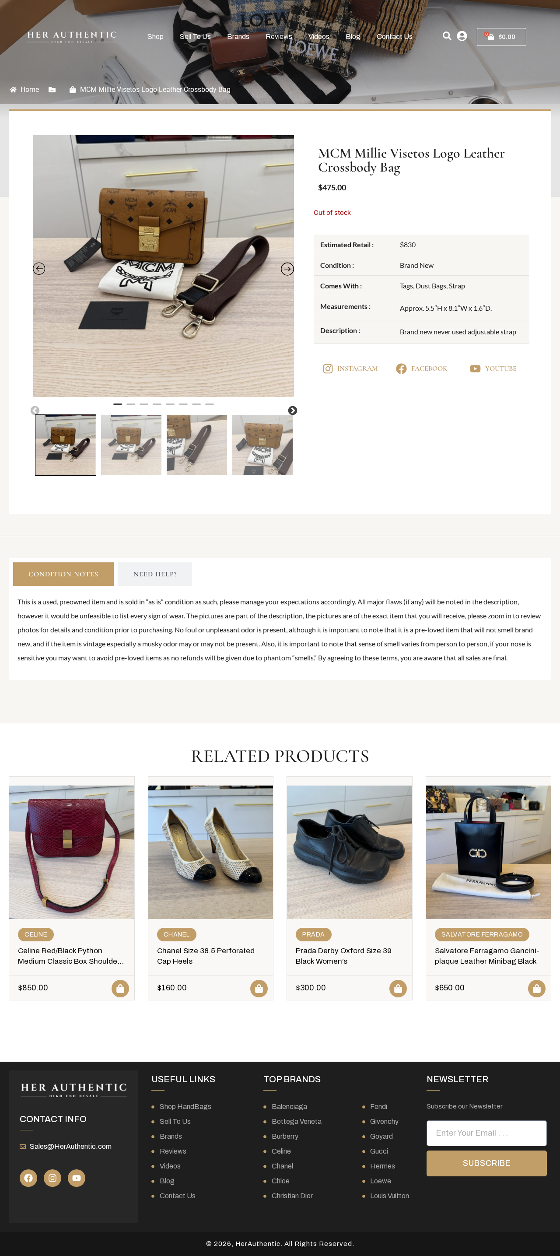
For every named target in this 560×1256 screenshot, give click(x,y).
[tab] (63, 574)
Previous (34, 410)
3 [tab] (144, 407)
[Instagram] (52, 1178)
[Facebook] (28, 1178)
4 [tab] (157, 407)
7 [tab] (196, 407)
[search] (447, 36)
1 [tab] (117, 407)
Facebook (429, 368)
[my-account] (462, 36)
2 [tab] (130, 407)
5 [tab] (170, 407)
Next (291, 410)
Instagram (357, 368)
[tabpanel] (163, 266)
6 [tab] (183, 407)
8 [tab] (209, 407)
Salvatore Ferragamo (482, 934)
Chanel (177, 934)
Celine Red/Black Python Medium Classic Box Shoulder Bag (69, 961)
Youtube (501, 368)
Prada (313, 934)
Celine (35, 934)
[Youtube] (76, 1178)
